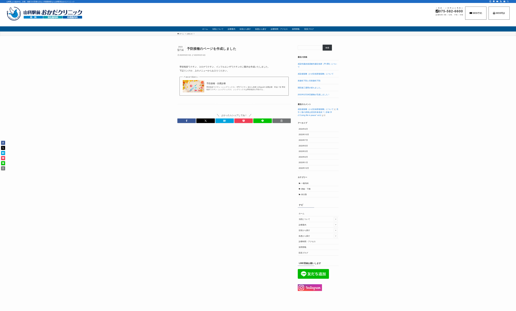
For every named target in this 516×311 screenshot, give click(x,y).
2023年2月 (303, 156)
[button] (186, 120)
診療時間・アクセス (307, 241)
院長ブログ (303, 252)
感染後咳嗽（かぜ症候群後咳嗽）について (316, 73)
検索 (327, 47)
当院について (304, 219)
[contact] (504, 1)
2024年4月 (303, 128)
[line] (494, 1)
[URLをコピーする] (281, 120)
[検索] (508, 1)
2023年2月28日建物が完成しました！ (314, 94)
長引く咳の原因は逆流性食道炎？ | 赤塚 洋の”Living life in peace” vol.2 (318, 112)
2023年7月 (303, 140)
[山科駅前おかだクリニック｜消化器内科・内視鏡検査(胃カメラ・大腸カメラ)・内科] (44, 13)
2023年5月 (303, 145)
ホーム (301, 213)
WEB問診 (500, 13)
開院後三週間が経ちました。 (310, 87)
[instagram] (490, 1)
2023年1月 (303, 162)
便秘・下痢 (306, 188)
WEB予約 (477, 13)
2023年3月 (303, 151)
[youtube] (497, 1)
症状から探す (304, 230)
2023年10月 (304, 134)
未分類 (304, 194)
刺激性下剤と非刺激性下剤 (309, 80)
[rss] (501, 1)
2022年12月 (304, 168)
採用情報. (303, 247)
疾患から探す (304, 235)
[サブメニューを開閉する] (336, 219)
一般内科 (305, 183)
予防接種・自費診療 (216, 83)
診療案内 (302, 224)
